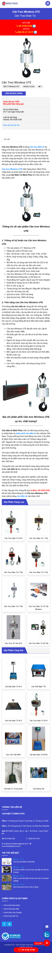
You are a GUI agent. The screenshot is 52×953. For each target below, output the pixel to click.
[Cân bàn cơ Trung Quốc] (13, 773)
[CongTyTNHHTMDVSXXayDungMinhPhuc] (4, 924)
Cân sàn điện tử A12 (13, 721)
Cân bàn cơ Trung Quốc (13, 789)
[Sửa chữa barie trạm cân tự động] (6, 887)
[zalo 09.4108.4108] (34, 26)
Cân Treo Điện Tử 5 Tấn (13, 606)
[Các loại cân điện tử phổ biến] (6, 861)
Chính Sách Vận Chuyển (13, 913)
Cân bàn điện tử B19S (39, 755)
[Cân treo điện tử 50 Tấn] (38, 627)
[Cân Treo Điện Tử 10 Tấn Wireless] (38, 590)
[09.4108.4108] (47, 934)
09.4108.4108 (25, 26)
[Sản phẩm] (47, 943)
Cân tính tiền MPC (13, 755)
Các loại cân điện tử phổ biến (24, 862)
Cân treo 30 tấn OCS (13, 643)
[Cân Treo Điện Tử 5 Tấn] (13, 590)
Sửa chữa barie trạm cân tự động (25, 887)
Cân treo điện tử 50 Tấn (38, 643)
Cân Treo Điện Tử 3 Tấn (38, 572)
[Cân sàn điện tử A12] (13, 704)
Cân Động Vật (38, 789)
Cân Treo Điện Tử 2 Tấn (13, 572)
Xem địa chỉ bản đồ (11, 125)
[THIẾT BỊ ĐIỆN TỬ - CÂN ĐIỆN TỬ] (10, 3)
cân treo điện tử (25, 15)
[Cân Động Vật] (38, 772)
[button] (48, 39)
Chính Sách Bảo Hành (12, 905)
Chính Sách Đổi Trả (11, 916)
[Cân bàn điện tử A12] (13, 670)
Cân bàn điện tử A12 (13, 686)
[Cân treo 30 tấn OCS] (13, 627)
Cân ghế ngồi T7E (38, 686)
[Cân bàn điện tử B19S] (38, 739)
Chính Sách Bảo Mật (11, 909)
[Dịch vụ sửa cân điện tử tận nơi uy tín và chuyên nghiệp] (6, 878)
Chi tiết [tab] (7, 139)
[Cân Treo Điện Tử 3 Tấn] (38, 556)
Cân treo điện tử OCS (13, 538)
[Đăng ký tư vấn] (47, 926)
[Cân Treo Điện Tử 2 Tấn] (13, 556)
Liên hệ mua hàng (13, 93)
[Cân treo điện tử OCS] (13, 522)
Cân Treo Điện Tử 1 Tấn (38, 538)
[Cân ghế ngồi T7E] (38, 670)
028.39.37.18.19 (25, 32)
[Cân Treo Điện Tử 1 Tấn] (38, 522)
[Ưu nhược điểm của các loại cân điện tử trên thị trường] (6, 869)
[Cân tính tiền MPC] (13, 738)
